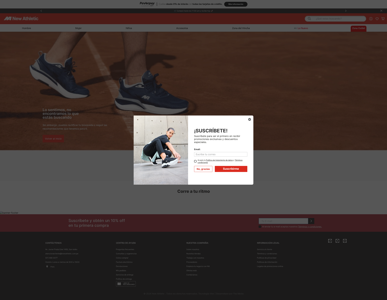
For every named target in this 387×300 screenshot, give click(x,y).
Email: (197, 149)
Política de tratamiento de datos (219, 160)
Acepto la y (220, 161)
